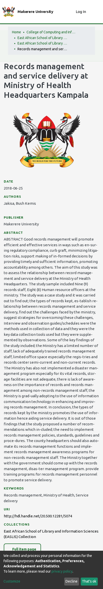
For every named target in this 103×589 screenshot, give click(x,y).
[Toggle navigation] (96, 12)
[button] (70, 12)
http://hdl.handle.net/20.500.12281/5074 (38, 516)
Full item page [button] (24, 549)
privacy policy (62, 571)
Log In (81, 11)
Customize (12, 581)
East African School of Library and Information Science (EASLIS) (43, 38)
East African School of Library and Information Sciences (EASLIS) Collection (43, 43)
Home (16, 32)
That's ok (89, 581)
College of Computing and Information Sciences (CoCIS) (51, 32)
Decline (72, 581)
